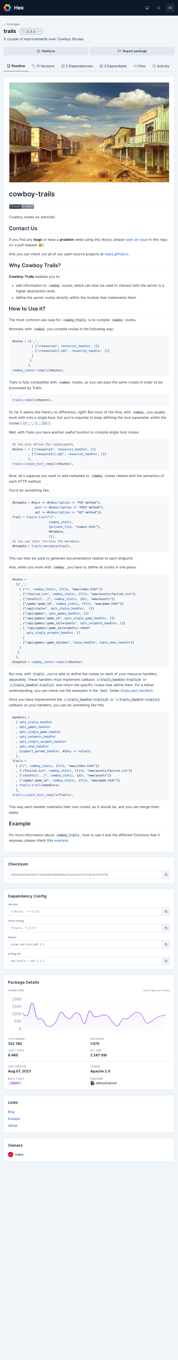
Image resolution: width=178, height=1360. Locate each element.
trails (9, 31)
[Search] (159, 8)
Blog (11, 1112)
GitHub (13, 1125)
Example (14, 1119)
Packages (13, 24)
